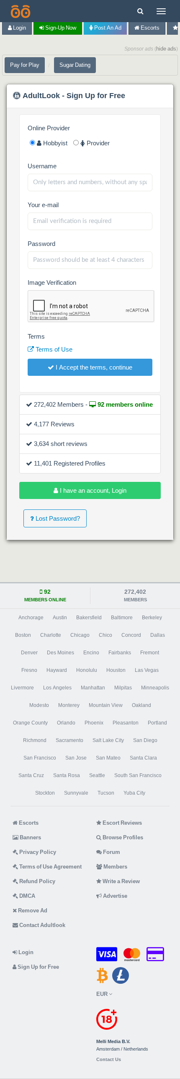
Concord (131, 635)
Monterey (69, 705)
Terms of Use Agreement (50, 866)
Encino (91, 652)
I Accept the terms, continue (93, 367)
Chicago (80, 635)
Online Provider (49, 128)
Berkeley (152, 617)
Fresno (29, 670)
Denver (29, 652)
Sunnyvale (76, 792)
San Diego (145, 740)
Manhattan (93, 687)
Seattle (97, 775)
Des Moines (60, 652)
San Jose (76, 757)
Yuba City (134, 792)
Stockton (45, 792)
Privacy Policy (37, 852)
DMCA (26, 896)
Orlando (66, 722)
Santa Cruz (31, 775)
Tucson (106, 792)
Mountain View (106, 705)
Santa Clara (143, 757)
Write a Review (120, 881)
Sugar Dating (74, 65)
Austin (60, 617)
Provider (97, 143)
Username (42, 166)
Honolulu (86, 670)
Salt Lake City (108, 740)
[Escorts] (19, 11)
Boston (23, 635)
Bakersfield (89, 617)
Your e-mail (43, 205)
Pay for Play (24, 65)
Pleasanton (126, 722)
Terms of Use (53, 349)
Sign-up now (60, 27)
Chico (105, 635)
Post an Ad (107, 27)
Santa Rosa (66, 775)
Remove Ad (32, 910)
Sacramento (69, 740)
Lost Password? (57, 518)
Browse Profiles (122, 837)
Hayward (56, 670)
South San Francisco (138, 775)
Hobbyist (54, 143)
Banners (29, 837)
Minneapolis (155, 687)
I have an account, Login (92, 490)
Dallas (157, 635)
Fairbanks (119, 652)
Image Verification (52, 282)
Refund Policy (36, 881)
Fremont (149, 652)
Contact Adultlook (41, 925)
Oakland (141, 705)
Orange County (30, 722)
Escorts (149, 27)
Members (114, 866)
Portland (157, 722)
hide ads (166, 48)
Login (19, 27)
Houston (116, 670)
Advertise (114, 896)
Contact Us (108, 1059)
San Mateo (108, 757)
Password (41, 244)
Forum (111, 852)
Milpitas (123, 687)
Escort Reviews (121, 823)
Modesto (39, 705)
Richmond (34, 740)
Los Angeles (57, 687)
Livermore (22, 687)
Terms (36, 336)
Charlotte (50, 635)
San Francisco (39, 757)
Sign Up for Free (37, 967)
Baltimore (122, 617)
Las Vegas (147, 670)
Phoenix (94, 722)
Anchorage (31, 617)
